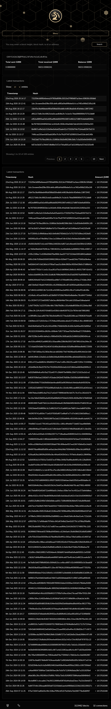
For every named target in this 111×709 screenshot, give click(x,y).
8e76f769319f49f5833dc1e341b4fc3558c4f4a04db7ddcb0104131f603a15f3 (62, 124)
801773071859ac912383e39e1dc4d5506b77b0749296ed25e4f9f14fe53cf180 (59, 352)
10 (94, 159)
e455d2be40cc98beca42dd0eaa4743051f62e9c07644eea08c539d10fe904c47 (60, 542)
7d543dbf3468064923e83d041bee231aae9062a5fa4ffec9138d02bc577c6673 (59, 629)
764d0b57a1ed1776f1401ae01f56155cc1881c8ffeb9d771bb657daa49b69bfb (59, 424)
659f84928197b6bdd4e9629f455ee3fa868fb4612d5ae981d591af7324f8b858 (59, 614)
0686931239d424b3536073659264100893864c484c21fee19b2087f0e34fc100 (60, 619)
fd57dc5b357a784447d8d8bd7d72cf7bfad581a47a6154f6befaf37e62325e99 (63, 145)
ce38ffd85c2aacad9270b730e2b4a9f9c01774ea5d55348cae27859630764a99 (60, 316)
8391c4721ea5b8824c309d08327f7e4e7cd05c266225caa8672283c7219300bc (60, 362)
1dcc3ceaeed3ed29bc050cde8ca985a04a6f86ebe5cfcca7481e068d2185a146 (63, 103)
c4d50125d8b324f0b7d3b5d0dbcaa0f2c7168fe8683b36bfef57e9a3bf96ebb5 (59, 501)
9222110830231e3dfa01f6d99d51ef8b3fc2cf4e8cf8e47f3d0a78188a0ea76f (58, 547)
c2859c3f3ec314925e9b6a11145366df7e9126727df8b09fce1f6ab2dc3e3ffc (59, 598)
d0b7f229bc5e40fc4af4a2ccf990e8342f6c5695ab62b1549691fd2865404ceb (59, 336)
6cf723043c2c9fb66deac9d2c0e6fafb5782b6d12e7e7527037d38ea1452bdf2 (59, 234)
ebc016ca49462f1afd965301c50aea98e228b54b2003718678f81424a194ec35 (60, 341)
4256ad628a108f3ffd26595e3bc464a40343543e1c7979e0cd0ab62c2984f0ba (59, 454)
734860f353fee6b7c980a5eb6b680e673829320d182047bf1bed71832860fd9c (59, 439)
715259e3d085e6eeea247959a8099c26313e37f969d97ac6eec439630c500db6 (64, 98)
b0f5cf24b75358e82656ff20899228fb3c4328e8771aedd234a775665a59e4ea (59, 259)
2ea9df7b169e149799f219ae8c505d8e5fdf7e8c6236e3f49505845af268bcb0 (59, 465)
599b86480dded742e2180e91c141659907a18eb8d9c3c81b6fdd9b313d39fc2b (60, 573)
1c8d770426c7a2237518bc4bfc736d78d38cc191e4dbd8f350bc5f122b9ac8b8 (60, 305)
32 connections (100, 705)
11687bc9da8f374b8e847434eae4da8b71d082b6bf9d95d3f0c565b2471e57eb (59, 660)
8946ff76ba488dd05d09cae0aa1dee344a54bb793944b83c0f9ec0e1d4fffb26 (59, 449)
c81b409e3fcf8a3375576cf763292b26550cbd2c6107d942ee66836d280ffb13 (59, 367)
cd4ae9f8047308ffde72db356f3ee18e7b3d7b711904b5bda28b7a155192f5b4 (59, 670)
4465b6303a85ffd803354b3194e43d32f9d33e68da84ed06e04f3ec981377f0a (59, 603)
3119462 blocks (81, 705)
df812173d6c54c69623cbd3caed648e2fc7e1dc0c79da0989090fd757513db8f (63, 114)
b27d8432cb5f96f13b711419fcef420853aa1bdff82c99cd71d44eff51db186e (58, 290)
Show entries (17, 87)
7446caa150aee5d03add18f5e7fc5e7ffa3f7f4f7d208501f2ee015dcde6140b (62, 134)
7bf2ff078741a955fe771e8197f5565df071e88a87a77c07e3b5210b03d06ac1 (59, 413)
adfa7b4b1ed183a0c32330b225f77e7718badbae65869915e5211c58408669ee (60, 434)
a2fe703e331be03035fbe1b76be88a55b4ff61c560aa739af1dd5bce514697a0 (59, 537)
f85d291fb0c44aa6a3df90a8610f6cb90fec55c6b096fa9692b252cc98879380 (59, 475)
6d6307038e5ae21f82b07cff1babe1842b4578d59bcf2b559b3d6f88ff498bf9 (58, 377)
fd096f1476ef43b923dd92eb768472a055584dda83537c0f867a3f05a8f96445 (59, 578)
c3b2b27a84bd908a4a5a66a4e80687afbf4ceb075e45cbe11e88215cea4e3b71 (60, 557)
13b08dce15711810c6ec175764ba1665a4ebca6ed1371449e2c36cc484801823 (60, 321)
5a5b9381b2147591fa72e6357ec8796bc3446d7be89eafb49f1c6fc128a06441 (59, 460)
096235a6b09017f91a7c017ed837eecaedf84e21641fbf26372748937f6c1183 (59, 526)
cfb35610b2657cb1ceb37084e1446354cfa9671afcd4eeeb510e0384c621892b (60, 244)
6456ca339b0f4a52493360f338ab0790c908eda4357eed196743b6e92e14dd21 (60, 444)
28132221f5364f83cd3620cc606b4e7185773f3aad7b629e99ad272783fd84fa (59, 331)
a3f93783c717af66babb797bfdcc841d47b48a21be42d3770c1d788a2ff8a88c (59, 521)
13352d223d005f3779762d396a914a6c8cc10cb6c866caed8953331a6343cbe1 (60, 388)
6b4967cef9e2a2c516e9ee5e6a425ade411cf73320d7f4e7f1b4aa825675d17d (63, 129)
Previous (51, 159)
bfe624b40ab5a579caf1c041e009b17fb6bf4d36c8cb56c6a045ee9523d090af (59, 326)
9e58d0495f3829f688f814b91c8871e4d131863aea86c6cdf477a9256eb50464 (59, 650)
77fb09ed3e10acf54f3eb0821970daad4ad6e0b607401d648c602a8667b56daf (59, 609)
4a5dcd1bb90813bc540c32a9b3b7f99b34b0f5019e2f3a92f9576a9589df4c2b (59, 275)
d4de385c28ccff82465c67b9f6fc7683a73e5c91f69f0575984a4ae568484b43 (59, 675)
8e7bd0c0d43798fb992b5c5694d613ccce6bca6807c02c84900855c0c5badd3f (60, 562)
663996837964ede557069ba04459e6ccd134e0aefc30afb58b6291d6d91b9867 (60, 532)
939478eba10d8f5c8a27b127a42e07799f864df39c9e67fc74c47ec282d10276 (59, 393)
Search (99, 44)
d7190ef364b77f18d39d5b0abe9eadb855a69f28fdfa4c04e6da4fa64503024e (59, 383)
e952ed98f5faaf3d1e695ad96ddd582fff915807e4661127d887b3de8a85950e (63, 119)
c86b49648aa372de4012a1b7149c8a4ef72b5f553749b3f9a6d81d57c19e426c (60, 429)
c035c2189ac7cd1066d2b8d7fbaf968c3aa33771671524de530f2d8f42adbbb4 (59, 254)
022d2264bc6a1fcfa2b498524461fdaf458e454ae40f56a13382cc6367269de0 (59, 665)
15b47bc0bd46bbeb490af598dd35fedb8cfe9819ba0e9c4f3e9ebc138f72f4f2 (62, 109)
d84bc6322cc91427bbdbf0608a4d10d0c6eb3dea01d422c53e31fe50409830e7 (60, 496)
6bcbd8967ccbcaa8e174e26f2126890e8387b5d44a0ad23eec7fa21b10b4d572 (60, 681)
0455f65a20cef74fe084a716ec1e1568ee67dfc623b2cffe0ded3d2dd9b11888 (59, 239)
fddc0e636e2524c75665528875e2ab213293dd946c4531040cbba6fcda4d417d (60, 419)
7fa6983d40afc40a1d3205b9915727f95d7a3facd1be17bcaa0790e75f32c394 (59, 593)
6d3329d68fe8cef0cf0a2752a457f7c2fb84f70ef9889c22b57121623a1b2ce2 (59, 372)
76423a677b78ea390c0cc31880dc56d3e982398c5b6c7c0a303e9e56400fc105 (64, 139)
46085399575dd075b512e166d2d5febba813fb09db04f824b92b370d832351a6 (60, 403)
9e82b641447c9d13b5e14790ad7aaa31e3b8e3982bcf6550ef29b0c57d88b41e (60, 264)
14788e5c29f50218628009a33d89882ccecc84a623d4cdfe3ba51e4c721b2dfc (60, 516)
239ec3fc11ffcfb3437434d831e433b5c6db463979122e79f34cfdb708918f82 (59, 311)
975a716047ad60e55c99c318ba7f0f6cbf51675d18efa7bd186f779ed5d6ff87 (59, 691)
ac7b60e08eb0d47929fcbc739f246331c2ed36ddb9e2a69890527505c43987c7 (60, 249)
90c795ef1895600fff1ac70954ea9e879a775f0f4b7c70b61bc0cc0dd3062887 (59, 655)
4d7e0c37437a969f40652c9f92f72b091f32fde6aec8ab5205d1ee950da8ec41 (59, 480)
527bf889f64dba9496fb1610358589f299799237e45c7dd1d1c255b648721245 (59, 645)
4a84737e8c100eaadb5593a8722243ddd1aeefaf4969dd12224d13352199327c (60, 686)
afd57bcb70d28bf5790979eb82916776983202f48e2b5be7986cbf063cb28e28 (59, 506)
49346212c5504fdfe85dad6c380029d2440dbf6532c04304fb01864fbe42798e (59, 588)
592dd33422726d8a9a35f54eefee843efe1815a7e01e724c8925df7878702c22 (59, 639)
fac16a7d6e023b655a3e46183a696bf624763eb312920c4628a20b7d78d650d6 (60, 398)
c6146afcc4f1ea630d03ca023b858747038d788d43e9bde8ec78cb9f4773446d (60, 295)
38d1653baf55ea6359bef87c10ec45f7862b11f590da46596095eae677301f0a (59, 568)
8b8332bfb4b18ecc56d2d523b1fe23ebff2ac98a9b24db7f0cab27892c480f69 (59, 485)
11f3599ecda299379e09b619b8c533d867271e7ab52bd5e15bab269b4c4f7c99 (60, 634)
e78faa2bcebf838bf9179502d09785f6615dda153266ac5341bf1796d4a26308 (59, 583)
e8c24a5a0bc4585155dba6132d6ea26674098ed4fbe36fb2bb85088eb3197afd (60, 511)
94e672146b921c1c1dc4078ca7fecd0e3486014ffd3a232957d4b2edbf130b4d (59, 470)
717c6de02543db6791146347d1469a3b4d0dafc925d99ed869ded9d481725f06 (60, 347)
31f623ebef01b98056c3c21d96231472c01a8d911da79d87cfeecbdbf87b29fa (59, 408)
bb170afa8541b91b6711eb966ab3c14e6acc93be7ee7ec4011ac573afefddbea (59, 490)
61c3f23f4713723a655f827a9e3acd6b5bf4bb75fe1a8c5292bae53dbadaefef (59, 300)
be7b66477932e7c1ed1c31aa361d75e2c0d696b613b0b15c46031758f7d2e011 (60, 270)
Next (101, 159)
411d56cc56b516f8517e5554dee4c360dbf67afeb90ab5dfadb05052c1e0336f (59, 552)
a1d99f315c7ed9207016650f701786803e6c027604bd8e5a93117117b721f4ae (59, 624)
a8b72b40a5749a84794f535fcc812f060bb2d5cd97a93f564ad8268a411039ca (59, 285)
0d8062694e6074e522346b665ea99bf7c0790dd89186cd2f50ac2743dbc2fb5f (59, 280)
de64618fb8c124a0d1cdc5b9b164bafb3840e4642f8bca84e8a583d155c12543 (60, 357)
